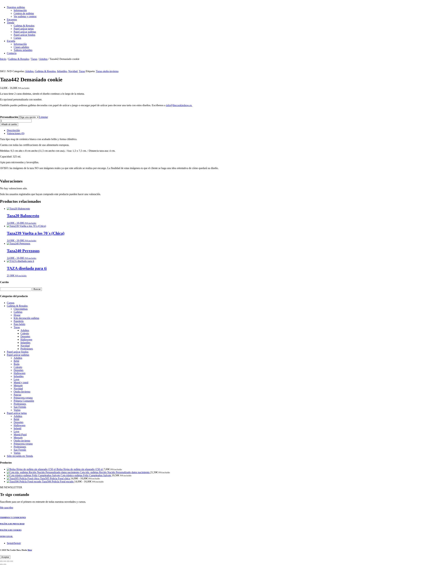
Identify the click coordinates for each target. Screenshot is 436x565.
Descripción (13, 130)
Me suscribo (6, 507)
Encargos (12, 19)
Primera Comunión (24, 400)
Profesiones (26, 348)
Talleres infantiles (23, 50)
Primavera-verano (23, 397)
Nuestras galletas (16, 7)
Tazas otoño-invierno (107, 71)
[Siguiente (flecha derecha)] (4, 564)
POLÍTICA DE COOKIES (10, 530)
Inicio (3, 59)
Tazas (34, 59)
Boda (16, 364)
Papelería (19, 321)
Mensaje (18, 385)
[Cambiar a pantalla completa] (4, 561)
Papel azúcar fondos (24, 34)
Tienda (10, 22)
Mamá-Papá (20, 434)
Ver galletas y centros (25, 16)
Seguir (17, 543)
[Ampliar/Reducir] (1, 561)
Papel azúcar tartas (24, 28)
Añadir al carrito (9, 124)
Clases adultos (21, 47)
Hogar (17, 315)
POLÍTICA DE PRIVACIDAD (12, 524)
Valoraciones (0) (15, 133)
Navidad (72, 71)
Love (16, 379)
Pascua (17, 394)
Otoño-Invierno (22, 391)
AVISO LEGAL (6, 536)
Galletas (18, 312)
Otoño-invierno (22, 440)
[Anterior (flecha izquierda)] (1, 564)
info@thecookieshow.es (179, 105)
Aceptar (5, 557)
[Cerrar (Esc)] (11, 561)
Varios (17, 410)
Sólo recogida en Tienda (20, 456)
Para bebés (19, 324)
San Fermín (20, 406)
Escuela (11, 40)
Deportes (25, 336)
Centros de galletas (24, 13)
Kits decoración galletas (26, 318)
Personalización (9, 117)
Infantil (17, 428)
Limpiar (43, 117)
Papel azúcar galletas (25, 31)
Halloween (26, 339)
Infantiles (62, 71)
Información (20, 10)
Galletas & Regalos (24, 25)
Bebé (16, 361)
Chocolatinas (21, 308)
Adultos (43, 59)
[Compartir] (8, 561)
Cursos (17, 37)
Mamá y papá (21, 382)
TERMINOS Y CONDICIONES (13, 517)
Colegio (24, 333)
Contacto (12, 53)
